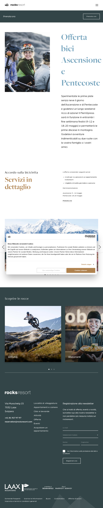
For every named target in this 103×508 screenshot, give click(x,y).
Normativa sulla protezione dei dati (83, 451)
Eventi (37, 424)
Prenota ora (91, 16)
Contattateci (59, 498)
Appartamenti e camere (46, 407)
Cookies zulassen (81, 270)
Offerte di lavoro (75, 498)
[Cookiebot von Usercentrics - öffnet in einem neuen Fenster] (86, 236)
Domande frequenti (12, 498)
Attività (37, 415)
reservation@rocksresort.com (18, 422)
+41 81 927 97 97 (13, 418)
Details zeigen (86, 264)
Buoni (48, 498)
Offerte (37, 420)
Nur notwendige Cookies (51, 270)
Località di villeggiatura (45, 403)
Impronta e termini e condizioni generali (21, 501)
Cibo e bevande (41, 411)
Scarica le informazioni (33, 498)
